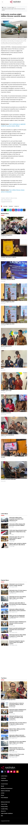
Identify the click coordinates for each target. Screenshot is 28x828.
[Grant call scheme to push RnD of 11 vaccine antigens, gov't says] (14, 381)
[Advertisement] (14, 497)
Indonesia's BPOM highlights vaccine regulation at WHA (13, 456)
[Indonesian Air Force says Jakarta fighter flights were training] (4, 598)
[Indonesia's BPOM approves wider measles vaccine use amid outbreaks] (14, 469)
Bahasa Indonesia (5, 802)
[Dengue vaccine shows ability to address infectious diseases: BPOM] (14, 270)
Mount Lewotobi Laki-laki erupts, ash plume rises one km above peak (17, 630)
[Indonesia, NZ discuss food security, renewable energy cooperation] (4, 718)
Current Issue (11, 7)
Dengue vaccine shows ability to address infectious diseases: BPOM (12, 278)
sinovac (11, 206)
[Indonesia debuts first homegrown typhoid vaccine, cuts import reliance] (14, 247)
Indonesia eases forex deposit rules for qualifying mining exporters (11, 699)
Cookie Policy (4, 808)
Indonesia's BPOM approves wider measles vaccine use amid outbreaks (12, 478)
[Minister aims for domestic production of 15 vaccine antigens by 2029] (14, 292)
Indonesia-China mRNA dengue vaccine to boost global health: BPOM (13, 345)
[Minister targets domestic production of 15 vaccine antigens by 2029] (14, 314)
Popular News (5, 580)
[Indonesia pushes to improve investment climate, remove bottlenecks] (4, 705)
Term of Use (4, 804)
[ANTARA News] (15, 1)
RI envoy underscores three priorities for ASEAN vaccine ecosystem (13, 412)
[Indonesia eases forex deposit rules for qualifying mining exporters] (14, 690)
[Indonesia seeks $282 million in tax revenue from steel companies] (4, 604)
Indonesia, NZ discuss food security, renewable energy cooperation (16, 717)
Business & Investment (6, 788)
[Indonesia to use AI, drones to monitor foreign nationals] (4, 586)
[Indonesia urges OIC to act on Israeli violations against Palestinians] (4, 538)
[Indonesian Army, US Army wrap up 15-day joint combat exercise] (4, 592)
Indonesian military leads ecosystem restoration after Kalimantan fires (16, 519)
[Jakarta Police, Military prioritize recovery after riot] (4, 730)
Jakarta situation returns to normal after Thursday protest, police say (17, 749)
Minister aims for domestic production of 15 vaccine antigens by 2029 (12, 301)
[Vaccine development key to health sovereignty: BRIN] (14, 358)
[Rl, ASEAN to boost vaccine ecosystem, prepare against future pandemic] (14, 425)
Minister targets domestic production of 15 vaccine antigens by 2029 (12, 323)
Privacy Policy (4, 806)
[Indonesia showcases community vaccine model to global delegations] (14, 225)
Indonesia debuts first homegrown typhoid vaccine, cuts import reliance (12, 256)
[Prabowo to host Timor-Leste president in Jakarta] (4, 756)
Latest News (4, 513)
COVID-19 (16, 206)
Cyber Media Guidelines (7, 813)
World (2, 786)
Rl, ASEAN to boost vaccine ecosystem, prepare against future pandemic (13, 434)
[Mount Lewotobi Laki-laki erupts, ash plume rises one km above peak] (4, 630)
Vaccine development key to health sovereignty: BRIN (13, 367)
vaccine (5, 206)
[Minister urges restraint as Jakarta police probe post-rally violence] (4, 545)
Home (4, 7)
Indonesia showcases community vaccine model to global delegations (14, 234)
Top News (4, 678)
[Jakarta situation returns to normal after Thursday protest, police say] (4, 749)
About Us (3, 811)
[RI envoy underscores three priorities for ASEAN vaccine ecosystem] (14, 403)
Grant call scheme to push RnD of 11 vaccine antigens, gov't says (12, 390)
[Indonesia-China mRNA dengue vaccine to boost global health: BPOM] (14, 336)
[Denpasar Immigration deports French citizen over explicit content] (4, 643)
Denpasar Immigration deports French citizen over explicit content (16, 642)
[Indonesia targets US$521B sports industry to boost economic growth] (4, 623)
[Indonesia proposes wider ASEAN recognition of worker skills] (4, 636)
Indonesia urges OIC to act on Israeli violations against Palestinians (16, 538)
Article (2, 793)
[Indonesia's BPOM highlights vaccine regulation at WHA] (14, 447)
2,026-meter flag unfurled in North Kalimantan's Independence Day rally (18, 532)
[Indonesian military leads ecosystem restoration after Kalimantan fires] (4, 519)
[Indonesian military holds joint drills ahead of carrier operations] (4, 611)
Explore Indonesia (5, 790)
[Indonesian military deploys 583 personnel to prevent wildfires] (4, 526)
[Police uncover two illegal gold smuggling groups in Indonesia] (4, 617)
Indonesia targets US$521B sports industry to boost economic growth (17, 623)
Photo (2, 795)
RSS (2, 815)
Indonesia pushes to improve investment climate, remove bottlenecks (16, 704)
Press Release (4, 797)
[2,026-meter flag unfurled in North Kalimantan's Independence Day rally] (4, 532)
